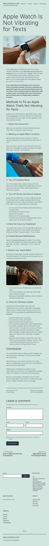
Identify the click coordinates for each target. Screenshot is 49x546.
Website (8, 429)
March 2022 (36, 505)
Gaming (36, 4)
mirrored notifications (19, 240)
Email (27, 422)
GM (33, 476)
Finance (29, 4)
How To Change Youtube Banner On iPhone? (39, 485)
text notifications (13, 116)
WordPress (16, 540)
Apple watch (40, 392)
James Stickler (11, 392)
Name (8, 422)
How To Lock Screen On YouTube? (39, 479)
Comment (9, 407)
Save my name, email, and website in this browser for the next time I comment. (23, 438)
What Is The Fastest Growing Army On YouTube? (38, 489)
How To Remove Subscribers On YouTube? (39, 482)
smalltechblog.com (11, 3)
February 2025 (36, 499)
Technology (42, 4)
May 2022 (35, 501)
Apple (35, 392)
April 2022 (35, 503)
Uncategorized (6, 522)
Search (5, 473)
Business (23, 4)
